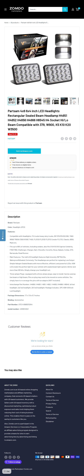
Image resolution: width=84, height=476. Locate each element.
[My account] (73, 9)
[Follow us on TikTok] (18, 457)
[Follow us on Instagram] (10, 457)
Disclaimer (50, 421)
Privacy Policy (51, 404)
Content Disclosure (53, 393)
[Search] (65, 9)
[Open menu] (5, 9)
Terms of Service (52, 400)
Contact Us (50, 396)
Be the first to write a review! (42, 352)
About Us (49, 389)
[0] (77, 9)
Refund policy (51, 418)
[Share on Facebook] (62, 138)
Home (6, 23)
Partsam (11, 139)
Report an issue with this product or (25, 203)
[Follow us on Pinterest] (14, 457)
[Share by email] (74, 138)
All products (15, 23)
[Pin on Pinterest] (66, 138)
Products (49, 407)
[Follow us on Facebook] (5, 457)
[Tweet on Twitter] (70, 138)
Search (48, 411)
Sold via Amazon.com (24, 151)
